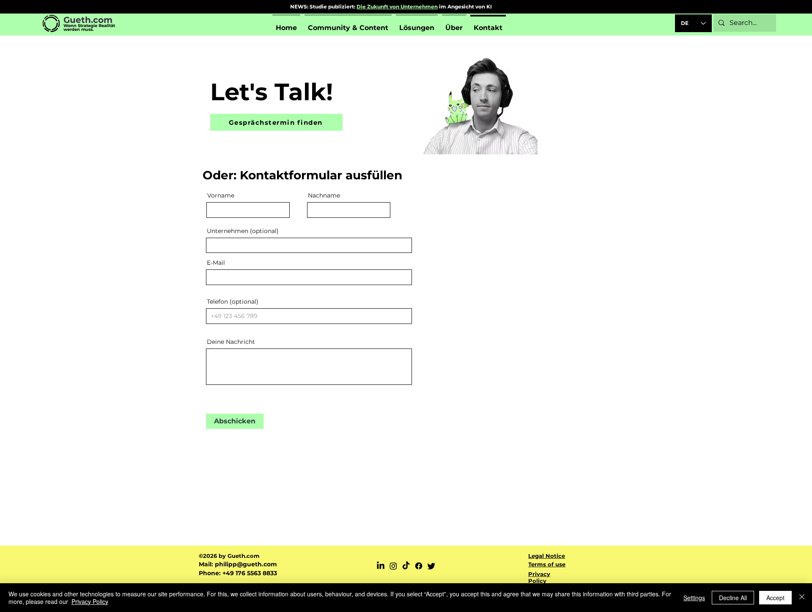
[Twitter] (431, 566)
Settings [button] (694, 597)
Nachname (324, 195)
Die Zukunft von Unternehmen (397, 6)
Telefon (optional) (232, 302)
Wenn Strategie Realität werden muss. (89, 27)
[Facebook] (418, 566)
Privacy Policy (89, 601)
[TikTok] (406, 566)
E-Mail (216, 263)
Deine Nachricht (231, 342)
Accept (775, 597)
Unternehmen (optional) (243, 231)
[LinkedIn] (380, 566)
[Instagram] (393, 566)
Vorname (220, 195)
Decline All (733, 597)
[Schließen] (802, 597)
